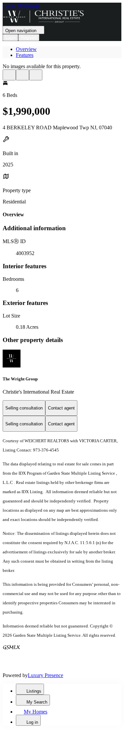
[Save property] (22, 74)
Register (29, 37)
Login (10, 37)
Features (24, 55)
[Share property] (35, 74)
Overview (26, 49)
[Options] (9, 74)
